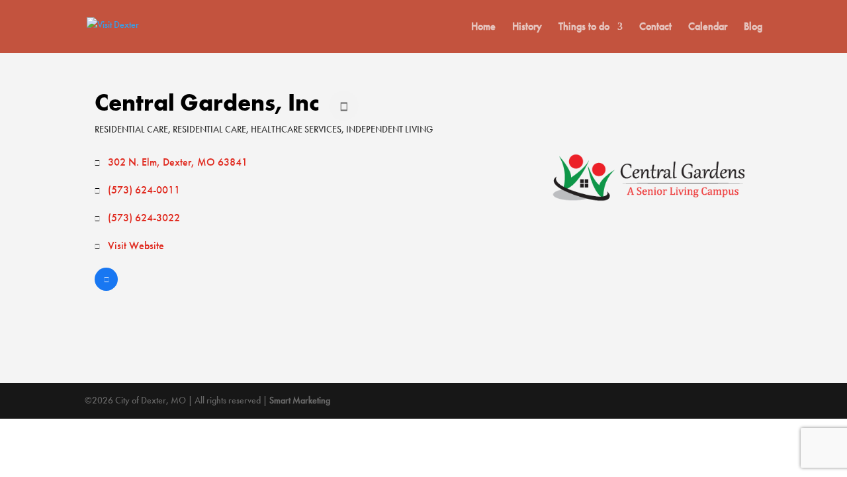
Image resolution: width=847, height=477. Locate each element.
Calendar (707, 27)
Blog (753, 27)
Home (483, 27)
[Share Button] (344, 106)
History (527, 27)
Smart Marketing (299, 400)
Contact (655, 27)
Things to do (583, 27)
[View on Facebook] (106, 287)
